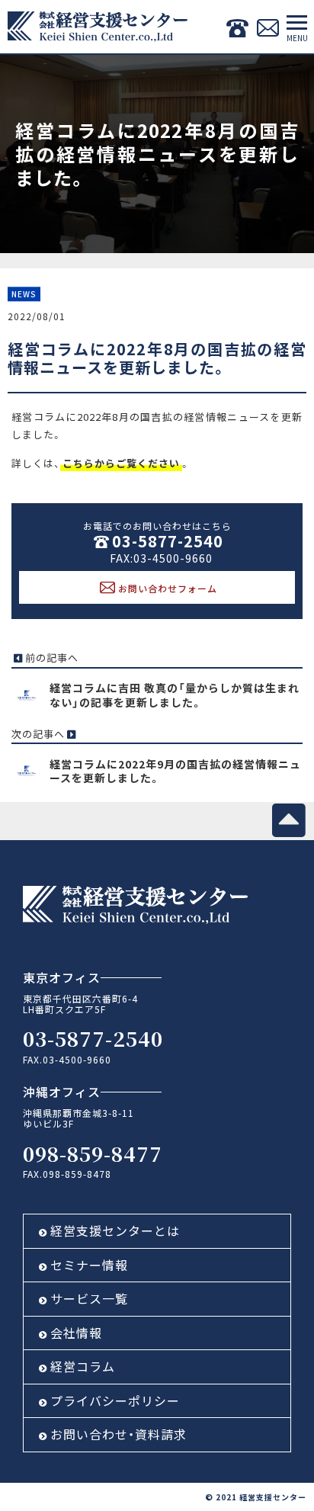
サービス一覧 (89, 1298)
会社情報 (76, 1332)
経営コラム (82, 1366)
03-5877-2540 (167, 541)
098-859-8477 (92, 1153)
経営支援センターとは (115, 1230)
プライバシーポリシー (115, 1400)
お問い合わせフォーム (167, 588)
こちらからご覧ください (121, 463)
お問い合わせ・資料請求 (118, 1434)
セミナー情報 (89, 1265)
